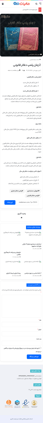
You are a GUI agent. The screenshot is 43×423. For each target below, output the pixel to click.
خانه (38, 60)
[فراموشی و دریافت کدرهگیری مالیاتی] (11, 240)
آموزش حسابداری (32, 191)
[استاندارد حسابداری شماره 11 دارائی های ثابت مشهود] (31, 236)
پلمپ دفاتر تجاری (16, 191)
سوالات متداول (28, 379)
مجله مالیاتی (33, 60)
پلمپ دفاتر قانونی (32, 195)
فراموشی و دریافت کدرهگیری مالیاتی (12, 253)
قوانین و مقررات (37, 379)
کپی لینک (10, 202)
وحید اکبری (22, 213)
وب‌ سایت (38, 339)
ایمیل (39, 330)
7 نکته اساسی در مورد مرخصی (32, 273)
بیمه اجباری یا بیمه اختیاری (13, 273)
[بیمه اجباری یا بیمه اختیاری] (11, 266)
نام (40, 320)
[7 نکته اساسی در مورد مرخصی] (31, 266)
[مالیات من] (21, 4)
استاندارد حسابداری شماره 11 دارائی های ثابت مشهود (31, 245)
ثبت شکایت (20, 379)
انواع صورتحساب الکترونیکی (30, 10)
